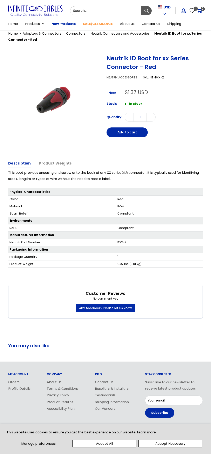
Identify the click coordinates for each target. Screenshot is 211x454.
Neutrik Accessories (122, 77)
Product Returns (60, 402)
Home (13, 23)
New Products (64, 23)
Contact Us (151, 23)
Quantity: (114, 117)
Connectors (76, 33)
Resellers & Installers (112, 388)
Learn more (146, 432)
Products (32, 23)
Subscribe (159, 412)
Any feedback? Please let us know (105, 308)
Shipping (174, 23)
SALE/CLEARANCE (98, 23)
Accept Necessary (170, 443)
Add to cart (127, 132)
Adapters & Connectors (42, 33)
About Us (127, 23)
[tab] (19, 163)
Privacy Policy (58, 395)
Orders (14, 382)
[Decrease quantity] (129, 117)
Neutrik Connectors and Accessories (120, 33)
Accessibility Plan (61, 408)
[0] (199, 10)
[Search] (146, 10)
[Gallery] (55, 99)
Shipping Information (112, 402)
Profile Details (19, 388)
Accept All (104, 443)
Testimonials (105, 395)
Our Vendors (105, 408)
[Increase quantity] (151, 117)
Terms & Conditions (63, 388)
